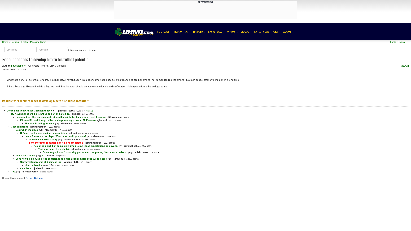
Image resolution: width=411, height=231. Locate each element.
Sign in (92, 50)
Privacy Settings (34, 178)
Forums (231, 31)
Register (402, 41)
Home (5, 41)
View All (405, 65)
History (198, 31)
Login (393, 41)
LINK (43, 155)
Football (163, 31)
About (287, 31)
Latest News (261, 31)
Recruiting (181, 31)
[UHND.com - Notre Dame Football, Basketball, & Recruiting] (134, 31)
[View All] (89, 111)
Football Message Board (33, 41)
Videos (245, 31)
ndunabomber (18, 65)
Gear (276, 31)
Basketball (215, 31)
